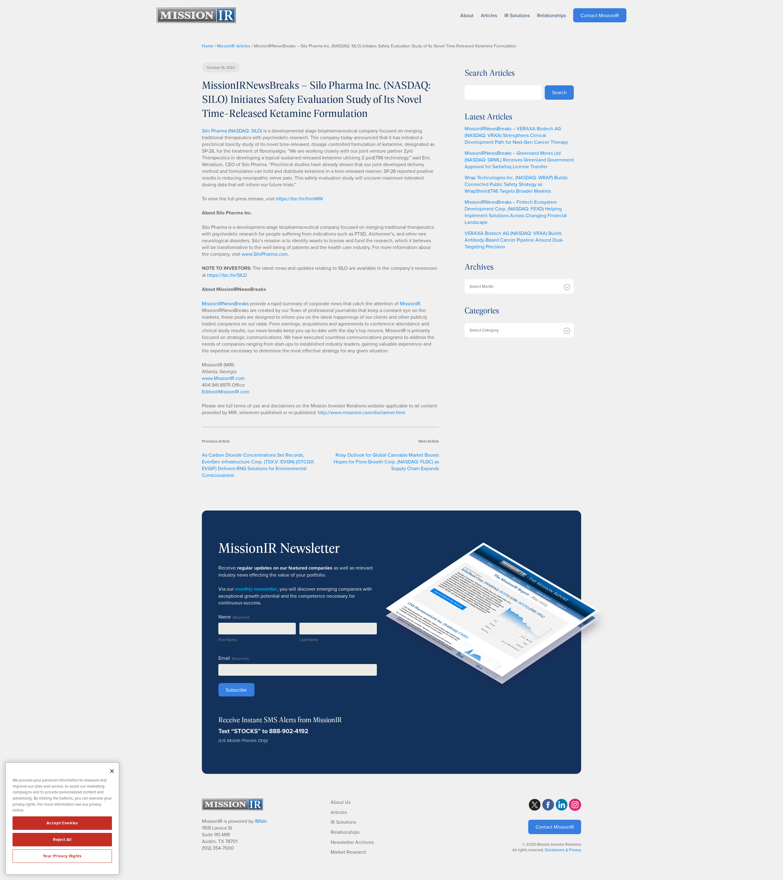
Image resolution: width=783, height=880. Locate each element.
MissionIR (410, 303)
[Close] (112, 771)
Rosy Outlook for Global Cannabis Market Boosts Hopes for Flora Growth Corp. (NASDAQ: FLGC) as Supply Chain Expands (386, 461)
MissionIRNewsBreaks (225, 303)
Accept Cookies (62, 823)
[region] (62, 818)
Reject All (62, 839)
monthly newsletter (256, 588)
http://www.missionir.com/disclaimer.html (361, 412)
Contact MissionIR (555, 826)
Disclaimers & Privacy (563, 849)
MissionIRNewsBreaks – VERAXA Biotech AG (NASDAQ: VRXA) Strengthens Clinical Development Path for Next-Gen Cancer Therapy (516, 135)
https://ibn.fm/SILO (227, 275)
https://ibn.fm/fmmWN (299, 198)
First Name (227, 639)
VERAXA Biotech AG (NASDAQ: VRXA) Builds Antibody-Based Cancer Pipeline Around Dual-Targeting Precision (514, 240)
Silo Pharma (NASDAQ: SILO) (232, 130)
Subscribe (236, 689)
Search (559, 92)
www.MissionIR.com (223, 378)
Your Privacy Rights (62, 856)
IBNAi (261, 821)
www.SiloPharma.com (265, 254)
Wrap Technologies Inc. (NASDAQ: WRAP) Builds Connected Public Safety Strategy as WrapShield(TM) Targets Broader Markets (516, 184)
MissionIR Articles (233, 46)
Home (207, 46)
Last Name (308, 639)
